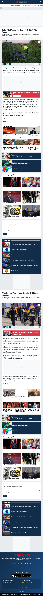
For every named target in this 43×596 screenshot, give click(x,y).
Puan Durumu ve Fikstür (8, 584)
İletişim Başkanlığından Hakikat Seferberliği (10, 202)
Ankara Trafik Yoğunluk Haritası (28, 582)
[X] (18, 572)
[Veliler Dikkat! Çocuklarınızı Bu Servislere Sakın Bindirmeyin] (12, 210)
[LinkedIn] (22, 572)
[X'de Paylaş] (5, 64)
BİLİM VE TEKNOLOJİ (15, 5)
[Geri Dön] (1, 8)
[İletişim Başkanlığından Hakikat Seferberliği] (12, 196)
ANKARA (8, 5)
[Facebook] (16, 572)
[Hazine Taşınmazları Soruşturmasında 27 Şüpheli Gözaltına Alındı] (31, 196)
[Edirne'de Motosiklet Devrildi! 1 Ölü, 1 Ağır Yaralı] (21, 51)
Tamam (39, 594)
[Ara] (40, 1)
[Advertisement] (21, 82)
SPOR (22, 5)
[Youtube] (24, 572)
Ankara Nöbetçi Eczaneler (8, 580)
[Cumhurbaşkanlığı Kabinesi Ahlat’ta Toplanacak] (31, 210)
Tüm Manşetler (25, 584)
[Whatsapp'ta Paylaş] (7, 64)
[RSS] (26, 572)
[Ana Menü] (2, 1)
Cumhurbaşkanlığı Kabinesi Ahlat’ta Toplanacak (29, 216)
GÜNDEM (3, 5)
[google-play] (27, 575)
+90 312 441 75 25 (22, 565)
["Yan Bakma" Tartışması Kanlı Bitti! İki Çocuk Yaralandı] (21, 314)
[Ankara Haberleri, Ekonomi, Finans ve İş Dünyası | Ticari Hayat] (21, 2)
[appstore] (16, 575)
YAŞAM (34, 5)
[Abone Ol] (39, 64)
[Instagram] (20, 572)
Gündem (8, 291)
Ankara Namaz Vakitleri (8, 582)
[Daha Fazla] (10, 64)
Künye (20, 591)
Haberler (3, 291)
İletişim (23, 591)
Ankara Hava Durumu (27, 580)
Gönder (5, 233)
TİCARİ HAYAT (28, 5)
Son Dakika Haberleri (7, 587)
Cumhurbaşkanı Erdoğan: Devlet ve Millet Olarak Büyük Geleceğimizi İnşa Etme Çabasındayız (12, 188)
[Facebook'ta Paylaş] (3, 64)
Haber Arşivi (25, 587)
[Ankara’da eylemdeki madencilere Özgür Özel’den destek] (31, 181)
